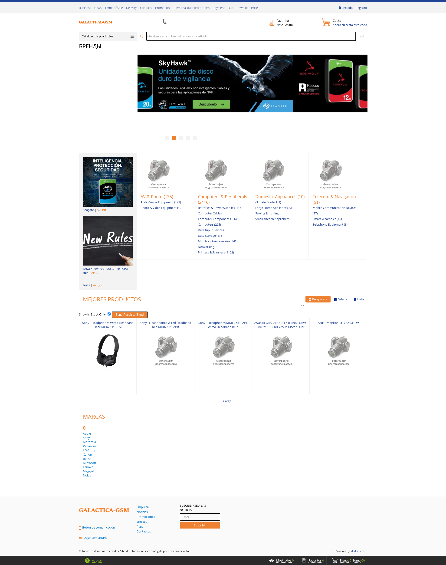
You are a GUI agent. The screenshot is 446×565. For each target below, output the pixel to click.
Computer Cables (210, 213)
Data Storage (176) (210, 235)
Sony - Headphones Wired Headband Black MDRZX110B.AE (108, 325)
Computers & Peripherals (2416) (222, 199)
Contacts (146, 8)
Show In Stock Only (92, 314)
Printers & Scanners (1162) (216, 252)
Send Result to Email (129, 314)
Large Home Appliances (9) (273, 208)
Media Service (359, 551)
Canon (87, 454)
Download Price (247, 8)
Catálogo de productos (97, 36)
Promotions (163, 8)
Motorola (89, 442)
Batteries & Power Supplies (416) (220, 208)
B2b (230, 8)
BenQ (87, 459)
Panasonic (90, 446)
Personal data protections (192, 8)
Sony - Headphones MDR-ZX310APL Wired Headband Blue (223, 325)
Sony (86, 438)
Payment (219, 8)
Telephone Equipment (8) (330, 224)
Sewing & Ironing (267, 213)
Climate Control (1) (268, 202)
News (98, 8)
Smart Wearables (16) (327, 219)
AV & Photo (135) (157, 196)
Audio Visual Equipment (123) (161, 202)
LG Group (89, 450)
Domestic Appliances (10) (280, 196)
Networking (206, 247)
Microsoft (89, 463)
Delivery (131, 8)
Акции (101, 210)
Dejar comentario (96, 537)
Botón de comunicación (98, 527)
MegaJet (88, 471)
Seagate (88, 210)
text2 (86, 285)
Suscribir (200, 525)
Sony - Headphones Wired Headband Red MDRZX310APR (165, 325)
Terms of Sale (114, 8)
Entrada (347, 8)
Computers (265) (209, 224)
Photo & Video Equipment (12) (161, 208)
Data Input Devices (211, 230)
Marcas (94, 416)
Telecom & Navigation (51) (334, 199)
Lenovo (88, 467)
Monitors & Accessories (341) (217, 241)
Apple (87, 433)
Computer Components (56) (217, 219)
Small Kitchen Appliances (272, 219)
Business (85, 8)
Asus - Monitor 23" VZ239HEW (338, 323)
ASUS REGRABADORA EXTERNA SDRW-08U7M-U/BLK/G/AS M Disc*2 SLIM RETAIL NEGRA (280, 327)
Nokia (87, 475)
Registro (361, 8)
